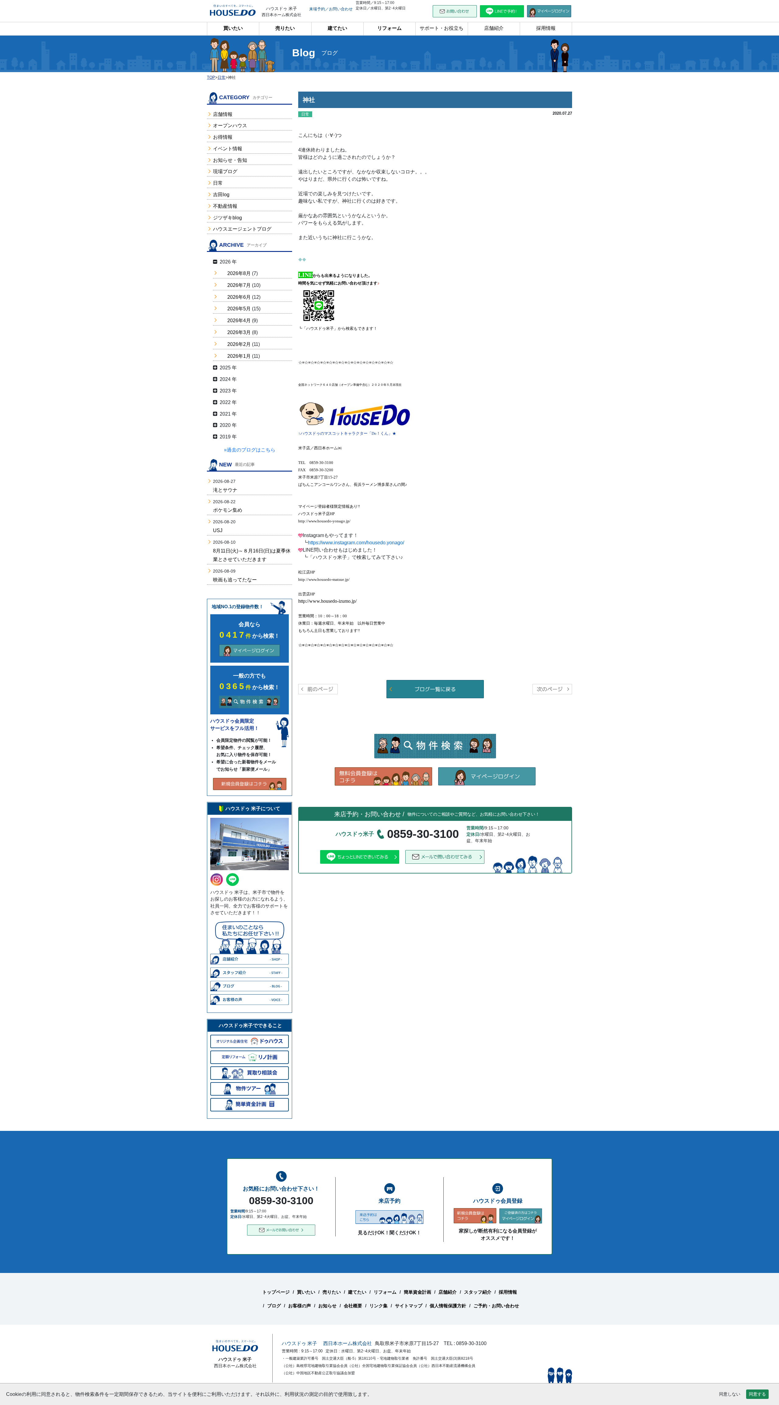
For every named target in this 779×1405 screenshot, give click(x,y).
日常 (218, 183)
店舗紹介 (494, 28)
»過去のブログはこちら (249, 449)
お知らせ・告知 (230, 160)
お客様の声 (299, 1305)
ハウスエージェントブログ (242, 229)
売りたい (285, 28)
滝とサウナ (225, 490)
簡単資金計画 (417, 1292)
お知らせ (327, 1305)
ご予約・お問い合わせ (496, 1305)
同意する (757, 1394)
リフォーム (389, 28)
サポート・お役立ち (441, 28)
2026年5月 (239, 308)
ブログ (274, 1305)
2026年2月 (239, 344)
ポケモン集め (227, 510)
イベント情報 (227, 148)
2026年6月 (239, 297)
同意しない (729, 1394)
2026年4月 (239, 320)
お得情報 (222, 137)
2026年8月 (239, 273)
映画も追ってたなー (235, 579)
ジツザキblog (227, 217)
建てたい (337, 28)
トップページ (276, 1292)
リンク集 (378, 1305)
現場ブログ (225, 171)
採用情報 (546, 28)
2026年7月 (239, 285)
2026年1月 (239, 356)
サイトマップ (408, 1305)
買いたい (233, 28)
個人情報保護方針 (448, 1305)
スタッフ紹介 (477, 1292)
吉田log (221, 194)
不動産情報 (225, 206)
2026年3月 (239, 332)
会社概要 (353, 1305)
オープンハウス (230, 125)
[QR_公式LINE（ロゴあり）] (318, 305)
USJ (217, 530)
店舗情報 (222, 114)
